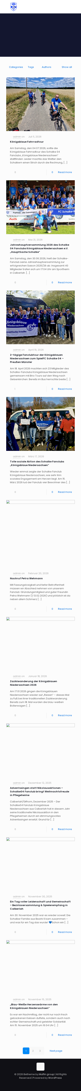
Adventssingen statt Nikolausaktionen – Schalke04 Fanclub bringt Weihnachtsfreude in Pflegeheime (39, 791)
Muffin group (46, 1074)
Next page (56, 1051)
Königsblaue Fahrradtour (27, 142)
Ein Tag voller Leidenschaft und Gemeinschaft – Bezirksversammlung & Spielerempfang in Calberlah (40, 905)
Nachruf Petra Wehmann (26, 578)
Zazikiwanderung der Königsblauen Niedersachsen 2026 (33, 683)
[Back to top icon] (40, 1067)
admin (17, 136)
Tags (31, 67)
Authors (46, 67)
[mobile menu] (76, 7)
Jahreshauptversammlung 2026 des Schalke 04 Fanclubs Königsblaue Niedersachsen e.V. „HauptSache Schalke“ (39, 248)
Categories (16, 67)
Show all (67, 67)
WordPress (55, 1078)
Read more (65, 172)
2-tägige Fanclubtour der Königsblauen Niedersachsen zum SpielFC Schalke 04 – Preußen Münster (37, 358)
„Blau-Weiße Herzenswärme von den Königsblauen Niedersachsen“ (34, 1006)
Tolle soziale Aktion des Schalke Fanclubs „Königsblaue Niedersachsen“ (37, 463)
